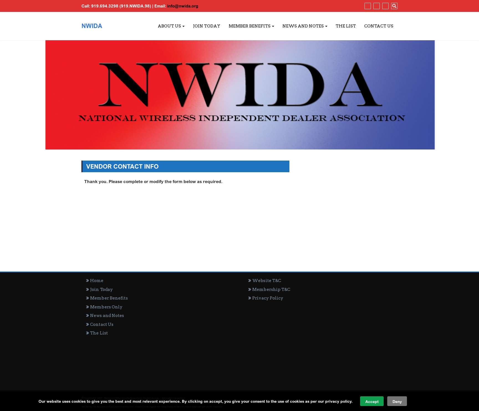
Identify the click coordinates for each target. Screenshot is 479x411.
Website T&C (266, 280)
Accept (372, 401)
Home (96, 280)
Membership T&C (271, 289)
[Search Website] (394, 5)
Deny (397, 401)
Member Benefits (250, 26)
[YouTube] (385, 5)
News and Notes (303, 26)
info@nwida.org (182, 5)
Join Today (206, 26)
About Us (170, 26)
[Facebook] (367, 5)
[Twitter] (376, 5)
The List (346, 26)
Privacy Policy (267, 298)
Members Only (106, 307)
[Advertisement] (321, 343)
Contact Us (378, 26)
